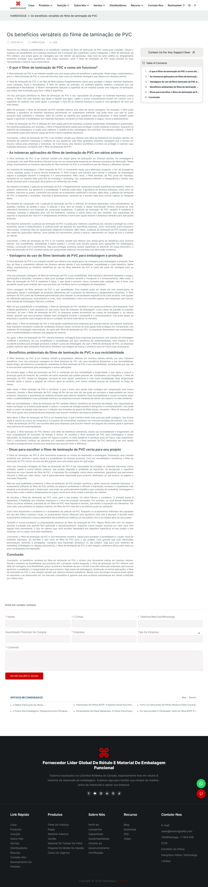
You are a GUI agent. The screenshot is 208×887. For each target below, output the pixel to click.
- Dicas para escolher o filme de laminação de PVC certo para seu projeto (173, 92)
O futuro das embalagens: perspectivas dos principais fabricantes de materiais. (42, 711)
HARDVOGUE (18, 15)
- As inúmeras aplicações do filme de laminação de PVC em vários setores (173, 76)
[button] (183, 5)
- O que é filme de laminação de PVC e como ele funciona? (173, 71)
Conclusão (154, 97)
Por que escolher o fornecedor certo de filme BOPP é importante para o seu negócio (168, 711)
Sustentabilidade (98, 838)
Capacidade (95, 834)
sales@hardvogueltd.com (176, 831)
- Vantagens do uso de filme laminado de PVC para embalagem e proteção (173, 81)
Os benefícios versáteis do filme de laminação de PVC (64, 15)
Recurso (192, 697)
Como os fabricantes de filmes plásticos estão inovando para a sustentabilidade (168, 704)
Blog (184, 697)
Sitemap (123, 880)
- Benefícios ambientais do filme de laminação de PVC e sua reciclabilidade (173, 87)
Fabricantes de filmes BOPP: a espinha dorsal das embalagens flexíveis (105, 704)
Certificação (95, 852)
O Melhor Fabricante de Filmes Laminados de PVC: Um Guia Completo (29, 705)
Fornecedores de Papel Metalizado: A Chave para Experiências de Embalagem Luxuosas (105, 711)
